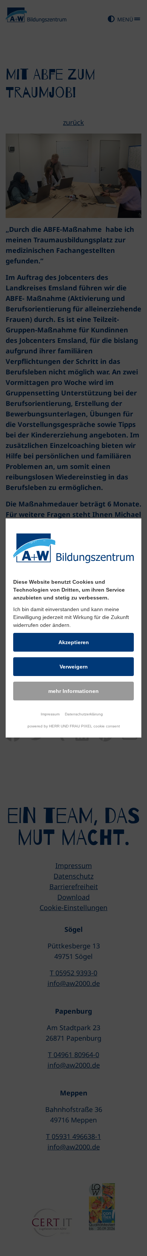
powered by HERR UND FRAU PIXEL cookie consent (74, 726)
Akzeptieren (73, 642)
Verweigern (74, 667)
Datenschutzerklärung (84, 714)
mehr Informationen (73, 691)
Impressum (50, 714)
